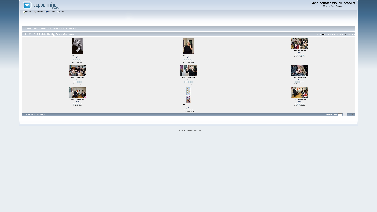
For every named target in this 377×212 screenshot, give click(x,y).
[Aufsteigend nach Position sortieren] (352, 34)
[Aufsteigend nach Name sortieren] (332, 34)
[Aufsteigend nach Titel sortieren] (320, 34)
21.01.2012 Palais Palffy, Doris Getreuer (64, 29)
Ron (77, 58)
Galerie (28, 29)
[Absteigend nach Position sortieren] (354, 34)
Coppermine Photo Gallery (194, 130)
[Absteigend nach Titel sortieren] (322, 34)
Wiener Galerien (39, 29)
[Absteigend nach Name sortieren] (334, 34)
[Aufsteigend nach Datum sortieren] (342, 34)
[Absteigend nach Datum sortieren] (344, 34)
